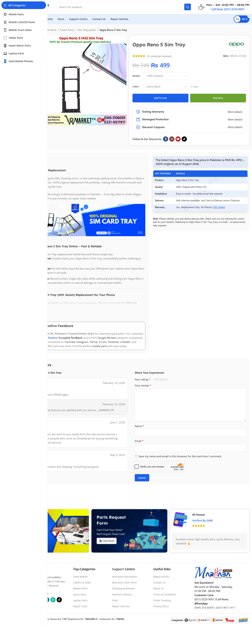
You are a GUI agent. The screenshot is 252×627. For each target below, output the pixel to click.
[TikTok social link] (184, 139)
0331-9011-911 (225, 607)
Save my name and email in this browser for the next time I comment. (180, 456)
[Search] (187, 7)
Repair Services (121, 606)
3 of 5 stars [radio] (160, 379)
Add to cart (160, 97)
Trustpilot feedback (70, 337)
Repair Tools (80, 606)
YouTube (70, 342)
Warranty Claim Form (124, 582)
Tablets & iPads (82, 582)
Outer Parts (67, 30)
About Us (158, 588)
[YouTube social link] (178, 139)
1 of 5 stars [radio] (155, 379)
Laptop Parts (80, 600)
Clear (195, 86)
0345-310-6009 (203, 607)
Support (118, 569)
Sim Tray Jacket (87, 30)
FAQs (115, 600)
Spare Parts (79, 594)
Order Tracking (162, 600)
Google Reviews (107, 337)
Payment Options (122, 594)
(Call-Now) (221, 599)
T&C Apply (219, 207)
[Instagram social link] (171, 139)
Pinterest (113, 342)
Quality (136, 75)
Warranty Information (124, 576)
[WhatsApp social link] (53, 599)
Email (139, 441)
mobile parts (99, 346)
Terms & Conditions (164, 594)
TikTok (94, 342)
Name (139, 426)
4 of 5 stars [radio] (163, 379)
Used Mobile (80, 576)
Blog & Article (161, 576)
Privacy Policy (161, 606)
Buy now (218, 97)
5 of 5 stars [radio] (166, 379)
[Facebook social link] (165, 139)
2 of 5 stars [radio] (158, 379)
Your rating (142, 379)
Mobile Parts (48, 30)
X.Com (103, 342)
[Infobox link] (223, 6)
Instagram (82, 342)
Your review (143, 385)
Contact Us (159, 582)
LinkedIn (125, 342)
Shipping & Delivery (123, 588)
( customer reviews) (159, 56)
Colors (135, 86)
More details (235, 127)
